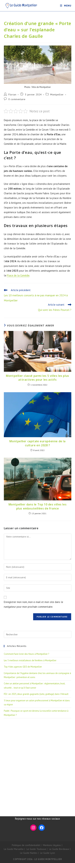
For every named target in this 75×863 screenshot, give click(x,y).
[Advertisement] (37, 763)
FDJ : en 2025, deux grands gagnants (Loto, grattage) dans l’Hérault (36, 694)
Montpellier (57, 94)
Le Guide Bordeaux (59, 849)
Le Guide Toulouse (36, 849)
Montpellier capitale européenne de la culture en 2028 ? (37, 443)
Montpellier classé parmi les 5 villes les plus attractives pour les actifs (37, 378)
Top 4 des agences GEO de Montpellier (23, 666)
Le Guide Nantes (28, 852)
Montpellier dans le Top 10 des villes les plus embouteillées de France (38, 506)
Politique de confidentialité (26, 845)
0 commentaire (16, 99)
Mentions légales (52, 845)
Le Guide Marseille (14, 849)
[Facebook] (42, 827)
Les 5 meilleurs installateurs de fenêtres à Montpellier (30, 660)
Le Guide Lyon (47, 852)
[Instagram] (33, 827)
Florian (12, 94)
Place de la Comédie (18, 275)
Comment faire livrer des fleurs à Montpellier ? (26, 653)
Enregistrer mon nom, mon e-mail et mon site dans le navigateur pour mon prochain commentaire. (33, 604)
